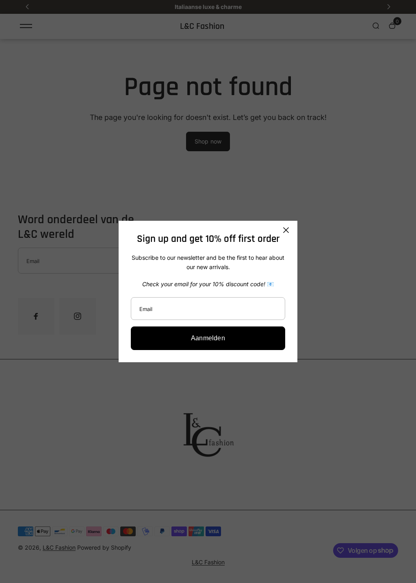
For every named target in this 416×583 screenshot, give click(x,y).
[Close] (286, 230)
